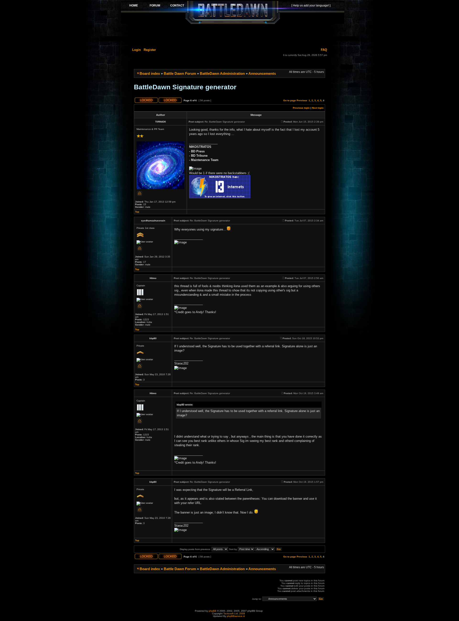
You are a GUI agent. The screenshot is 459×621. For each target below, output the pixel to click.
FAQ (324, 50)
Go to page (289, 100)
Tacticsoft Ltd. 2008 (234, 613)
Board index (150, 73)
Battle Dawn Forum (180, 73)
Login (136, 50)
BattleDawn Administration (222, 73)
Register (150, 50)
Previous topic (301, 108)
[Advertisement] (233, 35)
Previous (302, 100)
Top (137, 211)
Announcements (262, 73)
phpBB (212, 611)
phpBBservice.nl (236, 616)
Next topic (318, 108)
